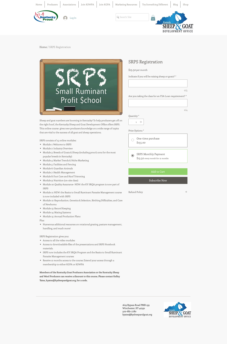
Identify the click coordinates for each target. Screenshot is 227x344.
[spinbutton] (136, 122)
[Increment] (141, 122)
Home (43, 47)
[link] (153, 17)
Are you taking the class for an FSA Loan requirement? (157, 96)
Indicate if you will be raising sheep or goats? (152, 76)
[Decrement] (131, 122)
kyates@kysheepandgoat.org (137, 314)
